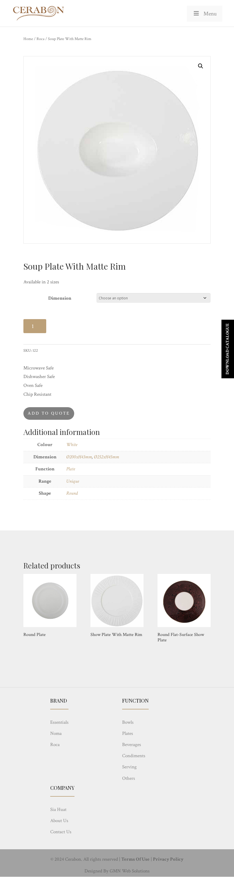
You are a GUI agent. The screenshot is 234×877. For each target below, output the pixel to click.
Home (28, 38)
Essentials (59, 722)
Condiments (133, 756)
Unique (72, 481)
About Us (59, 821)
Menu (210, 13)
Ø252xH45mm (106, 457)
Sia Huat (58, 809)
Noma (56, 733)
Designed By (96, 871)
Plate (70, 469)
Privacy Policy (168, 859)
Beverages (131, 744)
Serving (129, 767)
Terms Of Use (135, 859)
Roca (41, 38)
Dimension (59, 298)
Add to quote (49, 413)
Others (128, 778)
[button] (200, 66)
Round (72, 493)
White (71, 445)
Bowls (128, 722)
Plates (127, 733)
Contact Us (60, 832)
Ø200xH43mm (79, 457)
